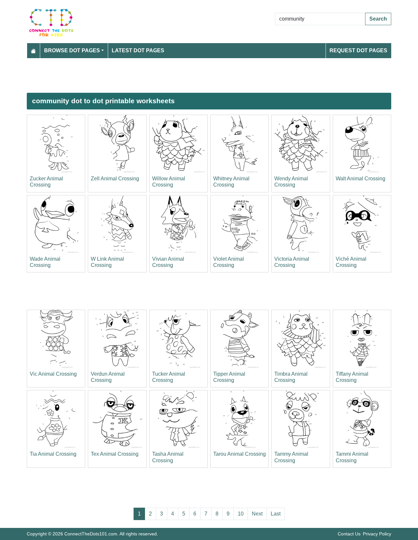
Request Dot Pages (358, 50)
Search (378, 19)
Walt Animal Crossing (360, 178)
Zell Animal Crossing (115, 178)
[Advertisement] (209, 75)
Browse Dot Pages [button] (72, 50)
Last (276, 513)
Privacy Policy (377, 533)
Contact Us (349, 533)
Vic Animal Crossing (53, 374)
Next (257, 513)
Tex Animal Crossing (114, 454)
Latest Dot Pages (138, 50)
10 (241, 513)
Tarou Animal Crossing (239, 454)
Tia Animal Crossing (53, 454)
